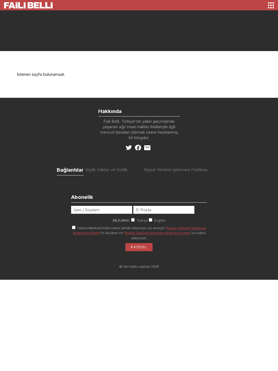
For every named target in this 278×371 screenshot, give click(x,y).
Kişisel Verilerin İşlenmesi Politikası (175, 169)
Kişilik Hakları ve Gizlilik (107, 169)
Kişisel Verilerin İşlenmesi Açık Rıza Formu (158, 233)
